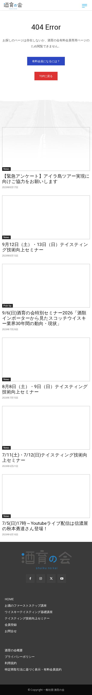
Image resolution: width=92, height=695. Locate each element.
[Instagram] (41, 578)
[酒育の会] (13, 5)
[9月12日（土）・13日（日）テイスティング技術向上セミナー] (46, 217)
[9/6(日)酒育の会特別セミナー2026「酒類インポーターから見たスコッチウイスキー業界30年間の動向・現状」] (46, 286)
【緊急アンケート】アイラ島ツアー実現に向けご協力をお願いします (46, 179)
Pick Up (7, 305)
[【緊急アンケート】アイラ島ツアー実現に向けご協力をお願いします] (46, 149)
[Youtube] (62, 578)
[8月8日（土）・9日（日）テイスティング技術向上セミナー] (46, 359)
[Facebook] (30, 578)
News (6, 168)
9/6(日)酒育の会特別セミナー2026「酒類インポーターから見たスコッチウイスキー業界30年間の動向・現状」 (44, 318)
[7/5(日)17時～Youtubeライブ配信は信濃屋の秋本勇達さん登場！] (46, 496)
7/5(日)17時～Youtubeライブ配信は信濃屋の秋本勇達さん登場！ (45, 526)
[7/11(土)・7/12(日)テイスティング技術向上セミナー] (46, 428)
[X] (51, 578)
